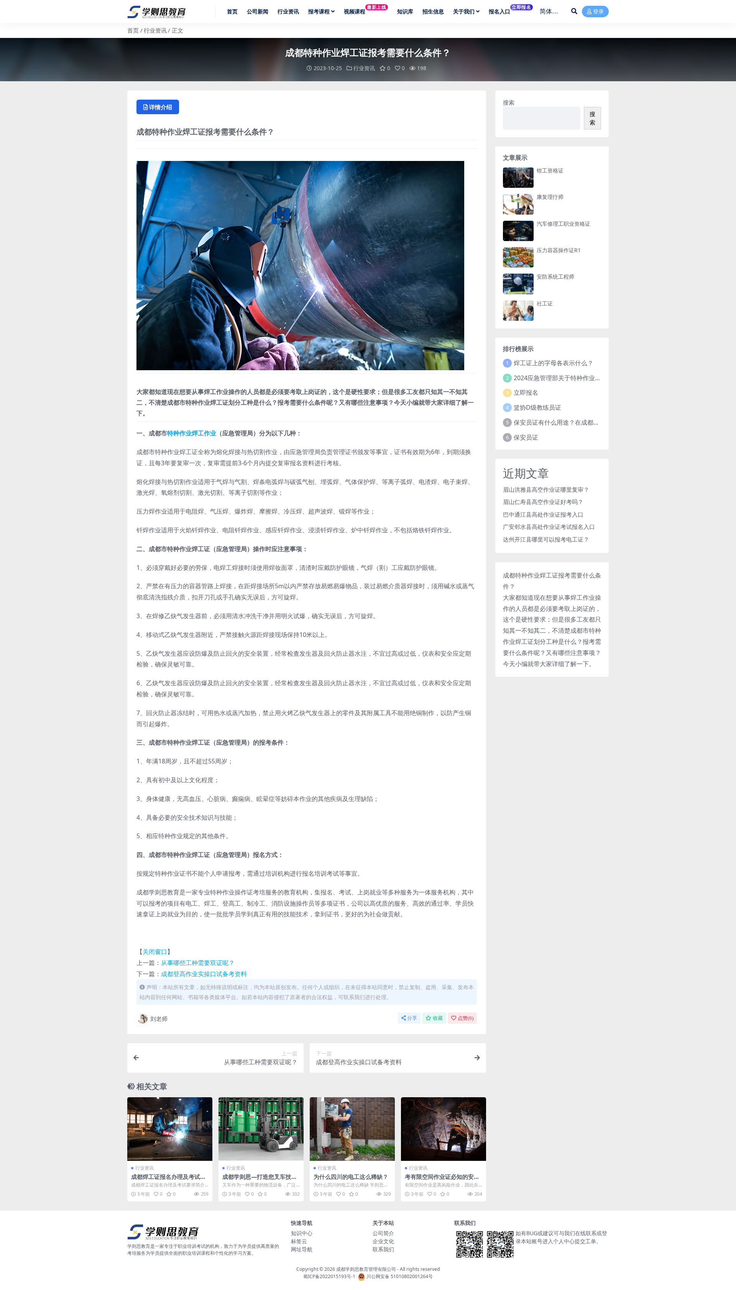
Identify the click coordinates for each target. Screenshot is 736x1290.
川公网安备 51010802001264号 (399, 1276)
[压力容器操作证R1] (518, 257)
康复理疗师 (550, 196)
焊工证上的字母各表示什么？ (553, 363)
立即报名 (526, 392)
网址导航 (301, 1249)
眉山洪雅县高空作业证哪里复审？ (546, 489)
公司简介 (383, 1233)
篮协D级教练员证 (537, 407)
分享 (412, 1018)
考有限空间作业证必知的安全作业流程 (442, 1180)
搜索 (508, 102)
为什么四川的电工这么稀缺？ (351, 1176)
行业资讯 (155, 30)
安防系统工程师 (555, 276)
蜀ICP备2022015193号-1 (329, 1276)
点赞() (465, 1018)
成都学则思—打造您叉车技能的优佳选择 (259, 1180)
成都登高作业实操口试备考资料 (204, 974)
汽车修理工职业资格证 (563, 223)
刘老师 (159, 1018)
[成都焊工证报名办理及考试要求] (169, 1129)
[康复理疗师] (518, 204)
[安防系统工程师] (518, 284)
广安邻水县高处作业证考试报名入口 (549, 526)
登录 (598, 12)
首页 (133, 30)
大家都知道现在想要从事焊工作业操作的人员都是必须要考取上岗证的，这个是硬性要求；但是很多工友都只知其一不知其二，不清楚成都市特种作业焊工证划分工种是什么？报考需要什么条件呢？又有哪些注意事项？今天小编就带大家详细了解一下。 (552, 630)
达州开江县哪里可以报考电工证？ (546, 539)
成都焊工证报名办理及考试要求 (168, 1180)
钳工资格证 (550, 170)
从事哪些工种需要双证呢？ (198, 962)
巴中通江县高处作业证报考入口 (543, 514)
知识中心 (301, 1233)
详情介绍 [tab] (160, 107)
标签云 (299, 1241)
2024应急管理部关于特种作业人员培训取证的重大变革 (588, 378)
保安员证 (526, 437)
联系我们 (383, 1249)
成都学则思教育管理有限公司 (366, 1269)
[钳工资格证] (518, 177)
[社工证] (518, 310)
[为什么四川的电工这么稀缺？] (352, 1129)
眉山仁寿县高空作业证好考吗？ (543, 501)
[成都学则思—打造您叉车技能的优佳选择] (261, 1129)
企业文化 (383, 1241)
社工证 (545, 303)
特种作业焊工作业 (191, 433)
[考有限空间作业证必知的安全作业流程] (443, 1129)
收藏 (438, 1018)
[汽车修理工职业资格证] (518, 231)
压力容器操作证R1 (559, 250)
